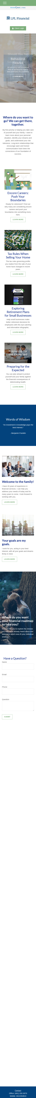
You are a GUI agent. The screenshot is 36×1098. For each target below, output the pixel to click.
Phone (4, 687)
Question (5, 699)
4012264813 (21, 1096)
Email (4, 675)
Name (4, 662)
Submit (7, 717)
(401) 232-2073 (21, 1093)
